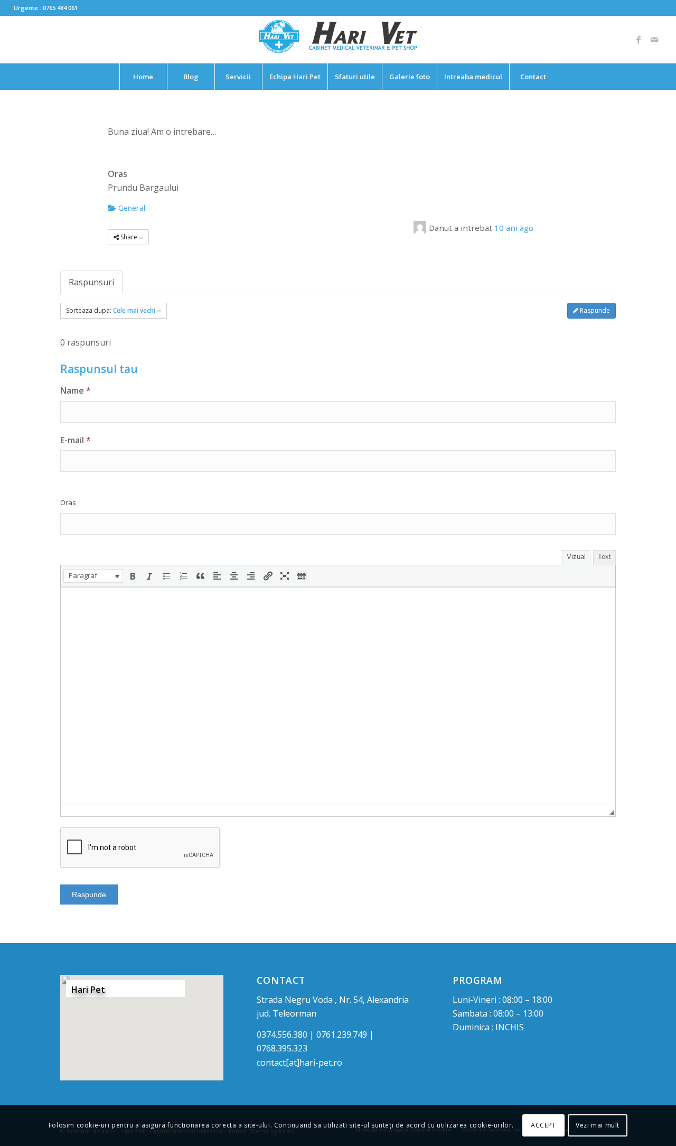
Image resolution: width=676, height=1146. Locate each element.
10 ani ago (513, 227)
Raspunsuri (91, 282)
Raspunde (594, 310)
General (130, 207)
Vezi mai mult (597, 1125)
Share (129, 236)
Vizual (576, 557)
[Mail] (654, 40)
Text (604, 557)
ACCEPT (543, 1125)
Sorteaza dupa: (110, 310)
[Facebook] (638, 40)
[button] (93, 576)
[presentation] (93, 576)
